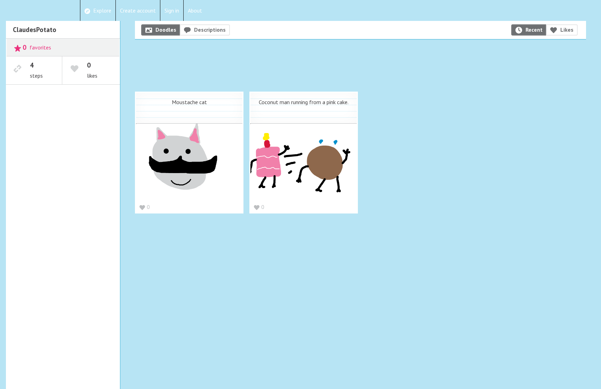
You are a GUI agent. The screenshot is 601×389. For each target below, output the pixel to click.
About (195, 10)
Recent (534, 29)
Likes (567, 29)
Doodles (165, 29)
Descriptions (210, 29)
